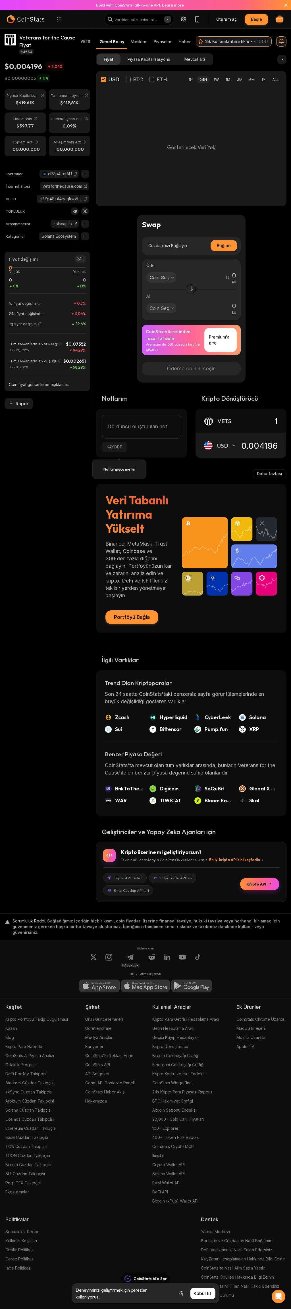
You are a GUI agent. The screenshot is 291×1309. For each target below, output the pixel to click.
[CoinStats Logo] (25, 19)
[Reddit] (151, 960)
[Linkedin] (167, 960)
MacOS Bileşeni (251, 1028)
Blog (9, 1037)
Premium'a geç (219, 340)
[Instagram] (108, 960)
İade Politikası (18, 1268)
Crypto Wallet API (168, 1164)
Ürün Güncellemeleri (104, 1019)
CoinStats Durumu (217, 1295)
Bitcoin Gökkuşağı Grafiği (175, 1055)
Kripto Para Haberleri (25, 1046)
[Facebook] (197, 960)
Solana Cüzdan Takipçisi (28, 1110)
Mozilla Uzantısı (250, 1037)
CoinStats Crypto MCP (173, 1146)
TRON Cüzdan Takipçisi (27, 1155)
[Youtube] (182, 960)
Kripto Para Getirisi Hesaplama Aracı (185, 1019)
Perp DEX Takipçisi (23, 1182)
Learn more (173, 5)
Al (148, 296)
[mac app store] (145, 986)
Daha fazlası (269, 473)
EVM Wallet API (166, 1182)
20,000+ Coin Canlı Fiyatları (178, 1119)
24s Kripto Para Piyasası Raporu (182, 1091)
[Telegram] (75, 211)
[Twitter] (85, 211)
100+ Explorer (165, 1128)
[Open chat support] (278, 1296)
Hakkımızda (96, 1101)
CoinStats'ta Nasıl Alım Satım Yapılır (233, 1268)
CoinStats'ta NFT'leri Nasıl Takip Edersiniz (240, 1286)
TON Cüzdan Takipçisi (26, 1146)
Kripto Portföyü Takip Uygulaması (36, 1019)
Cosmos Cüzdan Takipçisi (29, 1119)
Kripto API (256, 884)
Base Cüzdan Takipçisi (26, 1137)
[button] (75, 174)
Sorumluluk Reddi (21, 1231)
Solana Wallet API (168, 1173)
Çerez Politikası (19, 1258)
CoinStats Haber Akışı (105, 1091)
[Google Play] (191, 986)
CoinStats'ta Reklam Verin (109, 1055)
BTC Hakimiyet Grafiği (172, 1101)
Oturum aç (226, 19)
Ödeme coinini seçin (191, 368)
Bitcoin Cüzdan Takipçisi (28, 1164)
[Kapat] (282, 5)
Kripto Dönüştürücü (170, 1046)
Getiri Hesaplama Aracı (173, 1028)
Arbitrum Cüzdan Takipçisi (29, 1101)
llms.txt (158, 1155)
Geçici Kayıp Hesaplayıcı (175, 1037)
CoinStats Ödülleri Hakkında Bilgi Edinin (237, 1277)
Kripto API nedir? (128, 878)
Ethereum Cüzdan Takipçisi (30, 1128)
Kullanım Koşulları (21, 1240)
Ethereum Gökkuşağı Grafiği (178, 1064)
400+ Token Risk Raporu (175, 1137)
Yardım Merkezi (215, 1231)
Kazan (11, 1028)
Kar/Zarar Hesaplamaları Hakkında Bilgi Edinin (243, 1258)
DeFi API (160, 1191)
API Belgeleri (97, 1073)
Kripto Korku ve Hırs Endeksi (178, 1073)
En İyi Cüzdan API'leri (131, 890)
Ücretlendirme (98, 1028)
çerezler (139, 1290)
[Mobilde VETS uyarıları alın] (281, 41)
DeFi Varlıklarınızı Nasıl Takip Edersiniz (236, 1249)
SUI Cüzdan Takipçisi (25, 1173)
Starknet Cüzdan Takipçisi (29, 1082)
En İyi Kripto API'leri (175, 878)
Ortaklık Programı (21, 1064)
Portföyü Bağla (132, 617)
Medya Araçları (99, 1037)
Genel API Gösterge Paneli (110, 1082)
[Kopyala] (75, 174)
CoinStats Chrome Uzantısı (261, 1019)
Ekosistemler (17, 1191)
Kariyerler (94, 1046)
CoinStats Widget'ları (172, 1082)
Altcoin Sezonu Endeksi (174, 1110)
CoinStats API (97, 1064)
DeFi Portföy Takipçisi (26, 1073)
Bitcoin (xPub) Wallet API (175, 1201)
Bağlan (224, 245)
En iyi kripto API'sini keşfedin (234, 859)
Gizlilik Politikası (19, 1249)
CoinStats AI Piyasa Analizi (29, 1055)
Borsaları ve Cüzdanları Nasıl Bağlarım (236, 1240)
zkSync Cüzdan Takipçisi (29, 1091)
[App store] (99, 986)
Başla (256, 19)
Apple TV (245, 1046)
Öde (150, 265)
